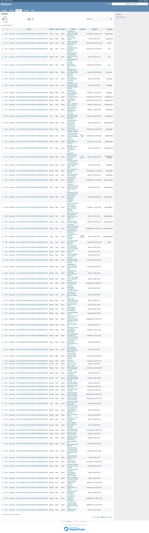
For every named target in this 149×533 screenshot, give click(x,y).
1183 (6, 222)
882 (6, 383)
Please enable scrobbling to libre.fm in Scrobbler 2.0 (71, 180)
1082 (6, 122)
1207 (6, 419)
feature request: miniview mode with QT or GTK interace (71, 356)
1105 (6, 34)
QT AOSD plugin (72, 97)
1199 (6, 116)
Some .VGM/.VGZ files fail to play (72, 104)
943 (6, 197)
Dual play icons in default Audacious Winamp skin (72, 438)
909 (6, 85)
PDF (111, 517)
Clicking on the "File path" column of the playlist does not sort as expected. (72, 72)
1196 (6, 207)
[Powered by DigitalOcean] (74, 530)
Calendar (26, 10)
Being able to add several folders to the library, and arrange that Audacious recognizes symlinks (72, 197)
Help (11, 0)
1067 (6, 487)
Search (109, 4)
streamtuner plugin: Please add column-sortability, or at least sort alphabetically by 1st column (72, 228)
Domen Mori (82, 135)
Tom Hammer (82, 156)
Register (145, 0)
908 (6, 390)
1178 (6, 498)
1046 (6, 129)
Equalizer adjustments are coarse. (72, 487)
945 (6, 175)
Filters (5, 17)
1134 (6, 461)
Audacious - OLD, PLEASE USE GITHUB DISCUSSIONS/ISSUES (28, 34)
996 (6, 425)
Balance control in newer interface (72, 175)
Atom (104, 517)
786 (6, 141)
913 (6, 171)
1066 (6, 482)
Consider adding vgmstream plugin (72, 383)
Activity (11, 10)
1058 (6, 443)
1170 (6, 305)
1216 (6, 478)
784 (6, 342)
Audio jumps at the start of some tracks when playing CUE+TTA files (72, 342)
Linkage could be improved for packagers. (72, 492)
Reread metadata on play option (72, 255)
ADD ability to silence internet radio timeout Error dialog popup (72, 349)
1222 (6, 65)
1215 (6, 472)
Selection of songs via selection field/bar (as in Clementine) (72, 330)
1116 (6, 356)
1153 (6, 92)
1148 (6, 260)
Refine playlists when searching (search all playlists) (72, 425)
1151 (6, 266)
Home (2, 0)
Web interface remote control (71, 461)
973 (6, 403)
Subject (73, 29)
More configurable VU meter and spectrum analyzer (72, 335)
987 (6, 410)
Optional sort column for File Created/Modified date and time (72, 93)
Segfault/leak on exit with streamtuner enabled (72, 236)
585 (6, 49)
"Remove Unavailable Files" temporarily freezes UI (72, 49)
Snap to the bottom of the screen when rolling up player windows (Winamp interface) (72, 207)
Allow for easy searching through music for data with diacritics (72, 378)
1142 (6, 100)
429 (6, 180)
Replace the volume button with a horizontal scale (72, 300)
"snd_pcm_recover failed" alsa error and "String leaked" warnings (72, 403)
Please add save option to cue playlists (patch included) (72, 110)
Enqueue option (72, 363)
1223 (6, 283)
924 (6, 394)
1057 (6, 433)
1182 (6, 319)
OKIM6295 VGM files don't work (72, 283)
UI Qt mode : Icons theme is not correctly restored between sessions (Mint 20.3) (72, 319)
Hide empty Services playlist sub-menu (72, 79)
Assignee (83, 29)
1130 (6, 451)
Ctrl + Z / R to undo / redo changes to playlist (72, 279)
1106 (6, 187)
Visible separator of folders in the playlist (72, 457)
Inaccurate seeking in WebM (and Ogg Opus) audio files (72, 116)
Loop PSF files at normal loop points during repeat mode (72, 165)
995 (6, 415)
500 (6, 325)
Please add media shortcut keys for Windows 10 (72, 43)
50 (17, 514)
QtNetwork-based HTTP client (72, 386)
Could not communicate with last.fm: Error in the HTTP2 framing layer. (72, 187)
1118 (6, 72)
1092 (6, 255)
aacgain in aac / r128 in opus (71, 509)
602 (6, 57)
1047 (6, 430)
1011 (6, 457)
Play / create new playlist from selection (72, 171)
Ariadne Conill (82, 236)
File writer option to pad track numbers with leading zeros (72, 123)
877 (6, 109)
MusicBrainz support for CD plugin (71, 100)
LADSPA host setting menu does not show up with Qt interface (72, 34)
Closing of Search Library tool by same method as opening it (72, 410)
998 (6, 510)
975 (6, 236)
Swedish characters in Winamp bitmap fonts (71, 65)
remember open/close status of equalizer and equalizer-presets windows (72, 85)
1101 (6, 43)
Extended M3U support (71, 38)
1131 (6, 330)
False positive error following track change (71, 309)
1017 (6, 136)
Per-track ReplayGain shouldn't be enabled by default (72, 288)
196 (6, 247)
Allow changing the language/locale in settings (72, 444)
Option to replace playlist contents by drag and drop (72, 394)
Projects (7, 0)
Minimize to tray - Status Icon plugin (72, 221)
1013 (6, 466)
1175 (6, 309)
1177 (6, 313)
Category (110, 29)
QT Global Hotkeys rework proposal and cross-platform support (72, 136)
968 (6, 165)
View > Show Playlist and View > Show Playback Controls (72, 368)
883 (6, 373)
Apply (4, 25)
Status (6, 19)
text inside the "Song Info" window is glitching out (71, 498)
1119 (6, 349)
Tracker (51, 29)
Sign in (141, 0)
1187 (6, 505)
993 (6, 148)
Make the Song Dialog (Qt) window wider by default (72, 273)
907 (6, 386)
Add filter (89, 19)
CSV (108, 517)
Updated (94, 29)
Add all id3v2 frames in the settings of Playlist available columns (72, 129)
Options (6, 21)
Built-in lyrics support (71, 251)
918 (6, 398)
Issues (19, 10)
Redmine (69, 521)
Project (29, 29)
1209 (6, 438)
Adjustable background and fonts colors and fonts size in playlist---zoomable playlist (72, 157)
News (33, 10)
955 (6, 363)
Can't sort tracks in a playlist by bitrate (72, 478)
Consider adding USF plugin (72, 373)
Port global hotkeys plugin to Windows (72, 141)
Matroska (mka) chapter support (71, 433)
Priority (62, 29)
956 (6, 361)
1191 (6, 335)
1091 (6, 251)
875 (6, 39)
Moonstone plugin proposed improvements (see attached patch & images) (72, 472)
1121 (6, 378)
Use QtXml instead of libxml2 (72, 390)
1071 (6, 492)
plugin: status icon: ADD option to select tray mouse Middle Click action (72, 216)
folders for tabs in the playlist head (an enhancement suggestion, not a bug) (72, 451)
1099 (6, 288)
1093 (6, 273)
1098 (6, 79)
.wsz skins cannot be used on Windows (72, 242)
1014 (6, 104)
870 (6, 368)
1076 (6, 157)
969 (6, 228)
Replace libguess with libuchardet (72, 398)
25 (14, 514)
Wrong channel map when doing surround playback (72, 247)
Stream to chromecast (70, 361)
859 (6, 242)
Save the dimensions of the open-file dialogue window (72, 260)
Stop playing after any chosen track (72, 430)
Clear (10, 25)
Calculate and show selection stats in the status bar (72, 295)
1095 (6, 279)
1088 (6, 216)
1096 (6, 294)
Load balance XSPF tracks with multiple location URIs (72, 267)
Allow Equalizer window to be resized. (71, 482)
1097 (6, 300)
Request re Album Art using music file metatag (72, 466)
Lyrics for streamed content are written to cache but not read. (72, 148)
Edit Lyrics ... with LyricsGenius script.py (72, 419)
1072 (6, 97)
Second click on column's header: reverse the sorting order (72, 505)
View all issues (120, 17)
